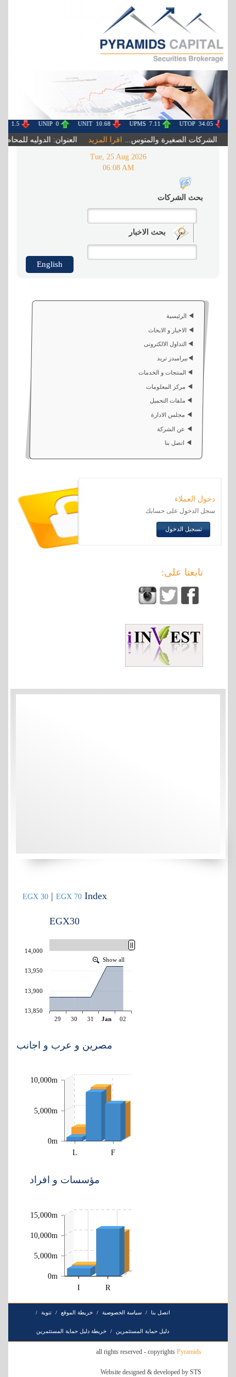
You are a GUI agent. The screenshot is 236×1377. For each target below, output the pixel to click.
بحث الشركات (180, 197)
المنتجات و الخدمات (163, 372)
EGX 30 (35, 897)
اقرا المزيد (99, 140)
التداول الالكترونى (165, 344)
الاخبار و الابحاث (168, 330)
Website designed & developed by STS (150, 1372)
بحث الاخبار (147, 232)
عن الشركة (172, 429)
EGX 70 (69, 897)
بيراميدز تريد (172, 358)
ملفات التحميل (168, 400)
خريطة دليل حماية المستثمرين (71, 1331)
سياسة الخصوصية (122, 1312)
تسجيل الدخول (183, 529)
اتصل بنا (175, 443)
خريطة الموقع (77, 1312)
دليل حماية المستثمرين (142, 1331)
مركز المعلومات (166, 386)
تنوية (46, 1312)
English (50, 264)
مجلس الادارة (169, 414)
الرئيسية (177, 316)
